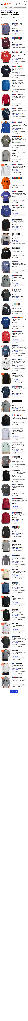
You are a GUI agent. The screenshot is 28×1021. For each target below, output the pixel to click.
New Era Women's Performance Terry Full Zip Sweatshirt (19, 473)
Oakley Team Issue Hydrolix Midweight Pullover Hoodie (18, 362)
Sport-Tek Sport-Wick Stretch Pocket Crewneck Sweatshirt (19, 680)
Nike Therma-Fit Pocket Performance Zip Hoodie (18, 83)
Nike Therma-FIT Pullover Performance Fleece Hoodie (18, 40)
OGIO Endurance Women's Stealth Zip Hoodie (18, 543)
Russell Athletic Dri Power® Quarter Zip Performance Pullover (18, 558)
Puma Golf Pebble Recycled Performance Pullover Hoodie (19, 348)
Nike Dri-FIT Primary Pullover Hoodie (19, 599)
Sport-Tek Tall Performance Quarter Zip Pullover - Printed (19, 222)
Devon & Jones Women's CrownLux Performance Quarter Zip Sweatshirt (18, 432)
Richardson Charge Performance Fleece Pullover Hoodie (19, 279)
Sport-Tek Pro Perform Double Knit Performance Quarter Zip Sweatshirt (19, 640)
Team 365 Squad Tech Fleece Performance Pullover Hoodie (19, 180)
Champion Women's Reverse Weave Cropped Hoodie (19, 236)
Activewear (10, 10)
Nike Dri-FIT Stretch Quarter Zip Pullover (19, 529)
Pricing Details (15, 31)
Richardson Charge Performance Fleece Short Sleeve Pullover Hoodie (18, 404)
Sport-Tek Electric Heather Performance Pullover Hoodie (19, 264)
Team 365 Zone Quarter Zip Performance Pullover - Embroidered (18, 167)
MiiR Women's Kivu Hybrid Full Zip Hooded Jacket (19, 572)
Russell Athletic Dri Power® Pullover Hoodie (18, 54)
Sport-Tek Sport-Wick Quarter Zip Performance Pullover (19, 515)
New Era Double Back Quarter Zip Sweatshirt (19, 653)
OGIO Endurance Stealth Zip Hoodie (19, 153)
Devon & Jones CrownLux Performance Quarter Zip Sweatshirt (18, 446)
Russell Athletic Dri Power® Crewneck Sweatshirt (18, 208)
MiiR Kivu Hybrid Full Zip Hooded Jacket (19, 585)
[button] (10, 25)
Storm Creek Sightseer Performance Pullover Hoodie (19, 306)
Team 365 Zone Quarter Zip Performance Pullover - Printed (19, 124)
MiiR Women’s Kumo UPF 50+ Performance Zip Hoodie (19, 612)
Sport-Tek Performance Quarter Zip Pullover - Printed (19, 26)
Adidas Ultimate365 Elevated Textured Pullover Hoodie (19, 250)
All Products (3, 10)
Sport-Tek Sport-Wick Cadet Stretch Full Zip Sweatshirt (19, 389)
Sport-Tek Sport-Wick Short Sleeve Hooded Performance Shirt (19, 194)
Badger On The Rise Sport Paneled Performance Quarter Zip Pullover (19, 418)
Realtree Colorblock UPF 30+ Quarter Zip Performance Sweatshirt (19, 376)
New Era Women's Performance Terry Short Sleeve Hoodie (19, 459)
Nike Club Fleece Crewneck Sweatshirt (18, 487)
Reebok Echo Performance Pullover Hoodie (18, 334)
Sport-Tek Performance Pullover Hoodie (17, 69)
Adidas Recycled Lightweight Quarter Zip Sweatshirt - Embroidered (19, 97)
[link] (7, 4)
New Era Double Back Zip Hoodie (18, 626)
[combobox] (14, 7)
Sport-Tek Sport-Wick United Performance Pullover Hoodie (19, 292)
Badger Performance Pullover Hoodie (19, 320)
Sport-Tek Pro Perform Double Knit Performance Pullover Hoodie (19, 112)
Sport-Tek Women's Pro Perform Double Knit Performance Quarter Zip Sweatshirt (18, 667)
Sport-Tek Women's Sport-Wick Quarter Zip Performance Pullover (19, 502)
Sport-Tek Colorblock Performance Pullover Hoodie (19, 139)
